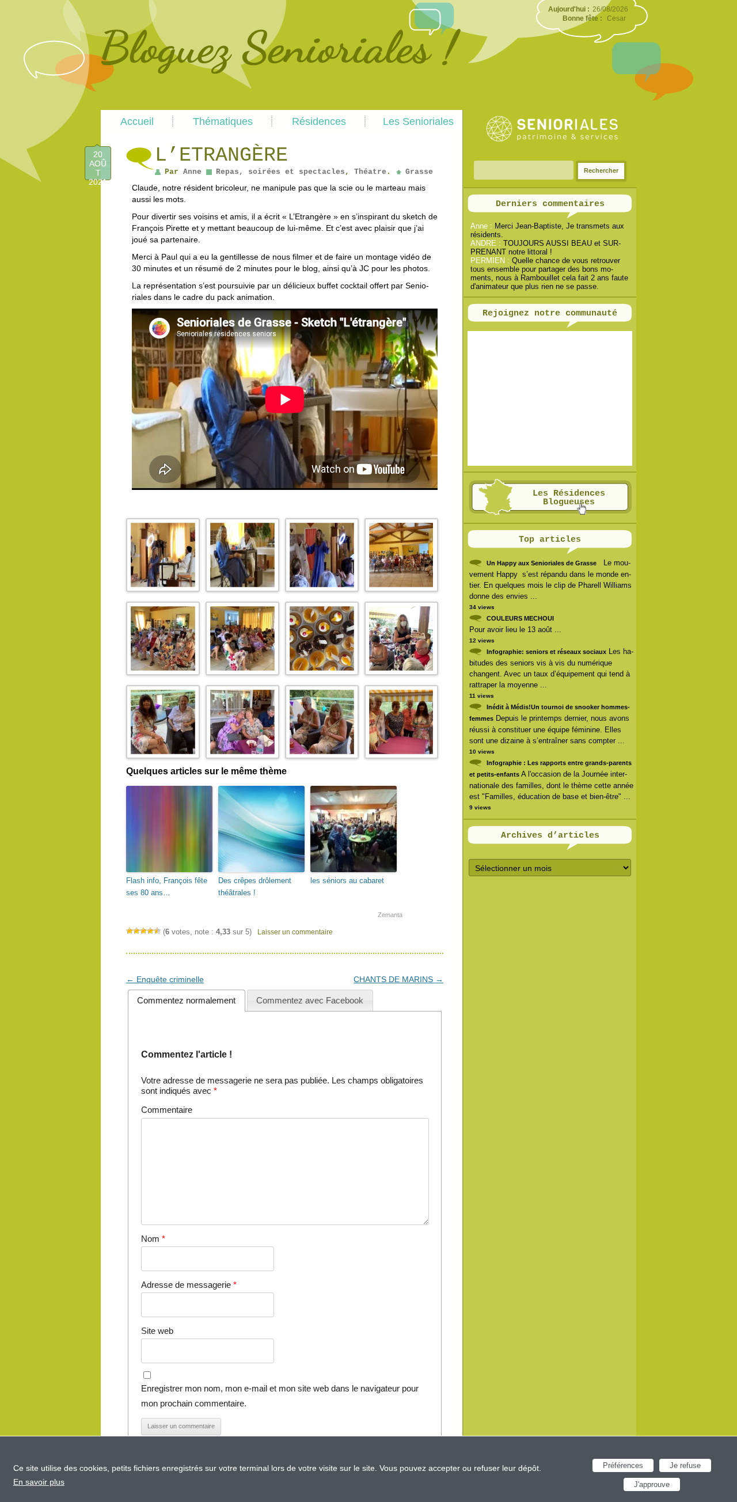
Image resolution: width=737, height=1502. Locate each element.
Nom (153, 1239)
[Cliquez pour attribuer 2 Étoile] (136, 930)
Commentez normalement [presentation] (186, 1000)
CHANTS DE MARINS (398, 979)
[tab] (186, 1000)
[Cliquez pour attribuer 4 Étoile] (150, 930)
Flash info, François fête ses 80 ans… (166, 886)
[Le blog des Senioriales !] (281, 105)
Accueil (137, 121)
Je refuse (685, 1465)
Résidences (319, 121)
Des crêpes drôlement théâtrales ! (254, 886)
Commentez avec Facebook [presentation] (309, 1000)
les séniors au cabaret (347, 880)
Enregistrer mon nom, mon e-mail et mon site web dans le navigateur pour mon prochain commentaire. (280, 1395)
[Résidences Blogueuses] (550, 512)
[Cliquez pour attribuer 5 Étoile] (157, 930)
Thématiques (223, 121)
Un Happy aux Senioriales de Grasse (542, 563)
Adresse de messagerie (189, 1285)
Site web (157, 1331)
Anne (192, 172)
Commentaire (166, 1110)
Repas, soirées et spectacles (280, 172)
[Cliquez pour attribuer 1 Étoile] (129, 930)
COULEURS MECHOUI (520, 618)
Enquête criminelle (165, 979)
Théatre (370, 172)
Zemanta (390, 914)
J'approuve (652, 1484)
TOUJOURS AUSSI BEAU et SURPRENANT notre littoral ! (545, 247)
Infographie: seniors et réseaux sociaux (546, 651)
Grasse (419, 172)
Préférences (623, 1465)
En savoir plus (38, 1481)
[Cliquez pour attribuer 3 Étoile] (143, 930)
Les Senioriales (418, 121)
